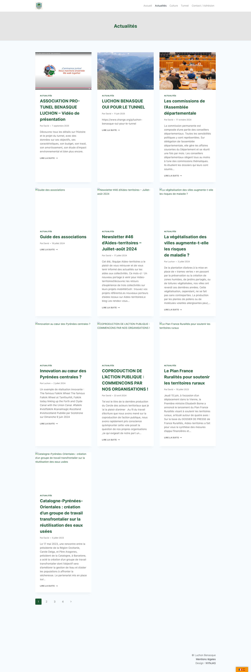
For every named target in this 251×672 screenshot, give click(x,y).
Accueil (148, 5)
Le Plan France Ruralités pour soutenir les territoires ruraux (187, 376)
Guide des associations (63, 236)
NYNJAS (211, 663)
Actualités (161, 5)
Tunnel (185, 5)
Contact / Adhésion (203, 5)
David (46, 126)
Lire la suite (49, 158)
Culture (174, 5)
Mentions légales (206, 659)
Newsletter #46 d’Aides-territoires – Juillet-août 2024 (121, 242)
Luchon (171, 261)
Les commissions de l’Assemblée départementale (184, 107)
